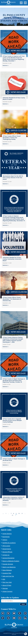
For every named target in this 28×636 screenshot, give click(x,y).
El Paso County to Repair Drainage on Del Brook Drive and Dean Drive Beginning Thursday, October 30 (14, 380)
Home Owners (7, 534)
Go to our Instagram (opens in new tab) (20, 619)
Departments (6, 549)
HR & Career (6, 546)
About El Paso (6, 585)
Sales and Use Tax (8, 576)
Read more (5, 65)
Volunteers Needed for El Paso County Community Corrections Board (12, 259)
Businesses (6, 537)
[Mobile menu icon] (25, 2)
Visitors (4, 540)
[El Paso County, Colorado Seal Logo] (14, 625)
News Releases (7, 570)
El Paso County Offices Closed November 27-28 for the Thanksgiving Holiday (11, 137)
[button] (21, 2)
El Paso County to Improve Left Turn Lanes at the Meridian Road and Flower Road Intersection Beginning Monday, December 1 (14, 58)
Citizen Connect (7, 591)
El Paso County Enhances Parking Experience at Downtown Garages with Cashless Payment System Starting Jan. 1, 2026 (13, 340)
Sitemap (5, 588)
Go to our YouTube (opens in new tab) (14, 619)
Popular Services (7, 564)
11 (22, 513)
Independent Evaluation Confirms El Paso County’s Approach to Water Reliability (13, 498)
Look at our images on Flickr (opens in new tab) (25, 614)
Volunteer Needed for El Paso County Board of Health (14, 98)
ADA (3, 579)
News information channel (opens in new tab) (3, 614)
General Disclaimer (8, 558)
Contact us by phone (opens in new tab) (8, 614)
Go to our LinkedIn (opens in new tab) (25, 619)
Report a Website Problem (10, 561)
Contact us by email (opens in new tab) (14, 614)
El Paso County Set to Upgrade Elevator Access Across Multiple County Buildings (12, 420)
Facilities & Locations (9, 543)
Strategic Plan (6, 573)
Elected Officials (7, 552)
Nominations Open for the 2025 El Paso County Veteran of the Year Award (13, 177)
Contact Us (5, 555)
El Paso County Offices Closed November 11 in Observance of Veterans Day (12, 299)
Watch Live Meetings (9, 567)
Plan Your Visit (7, 582)
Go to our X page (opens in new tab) (8, 619)
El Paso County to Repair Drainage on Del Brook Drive (14, 459)
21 (12, 515)
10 (19, 513)
